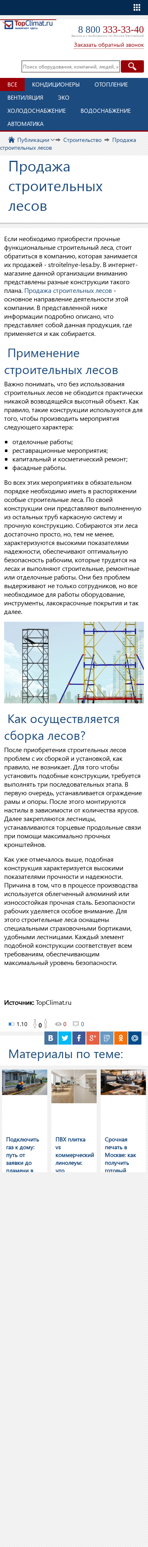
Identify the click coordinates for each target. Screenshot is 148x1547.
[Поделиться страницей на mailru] (134, 1038)
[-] (34, 1024)
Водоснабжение (106, 110)
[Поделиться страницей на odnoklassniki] (120, 1038)
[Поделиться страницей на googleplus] (92, 1038)
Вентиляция (25, 97)
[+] (46, 1024)
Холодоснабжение (36, 110)
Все (12, 84)
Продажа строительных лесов (68, 290)
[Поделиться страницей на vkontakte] (51, 1038)
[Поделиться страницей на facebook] (79, 1038)
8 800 (111, 29)
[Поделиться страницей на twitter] (65, 1038)
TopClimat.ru (27, 31)
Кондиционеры (56, 84)
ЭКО (63, 97)
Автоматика (25, 124)
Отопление (111, 84)
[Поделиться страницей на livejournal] (106, 1038)
